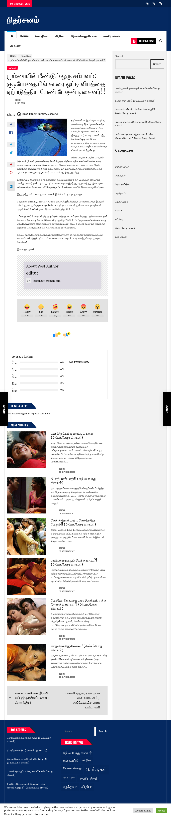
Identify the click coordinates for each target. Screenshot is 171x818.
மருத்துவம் (120, 193)
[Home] (11, 36)
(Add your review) (79, 361)
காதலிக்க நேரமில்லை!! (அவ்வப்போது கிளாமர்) (77, 648)
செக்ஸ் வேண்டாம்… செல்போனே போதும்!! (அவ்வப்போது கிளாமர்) (73, 522)
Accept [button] (161, 810)
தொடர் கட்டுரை (122, 184)
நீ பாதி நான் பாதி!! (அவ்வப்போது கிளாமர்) (73, 481)
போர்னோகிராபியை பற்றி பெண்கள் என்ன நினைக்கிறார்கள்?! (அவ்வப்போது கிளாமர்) (79, 604)
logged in (25, 413)
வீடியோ (59, 36)
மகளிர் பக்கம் (112, 36)
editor (18, 99)
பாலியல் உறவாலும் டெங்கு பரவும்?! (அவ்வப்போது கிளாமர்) (74, 562)
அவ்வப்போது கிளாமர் (84, 36)
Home (24, 36)
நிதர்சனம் (23, 20)
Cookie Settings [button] (143, 810)
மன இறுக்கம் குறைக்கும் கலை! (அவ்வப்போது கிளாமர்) (73, 435)
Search (119, 56)
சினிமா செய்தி (122, 166)
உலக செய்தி (121, 236)
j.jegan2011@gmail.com (46, 280)
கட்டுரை (15, 46)
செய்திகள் (41, 36)
